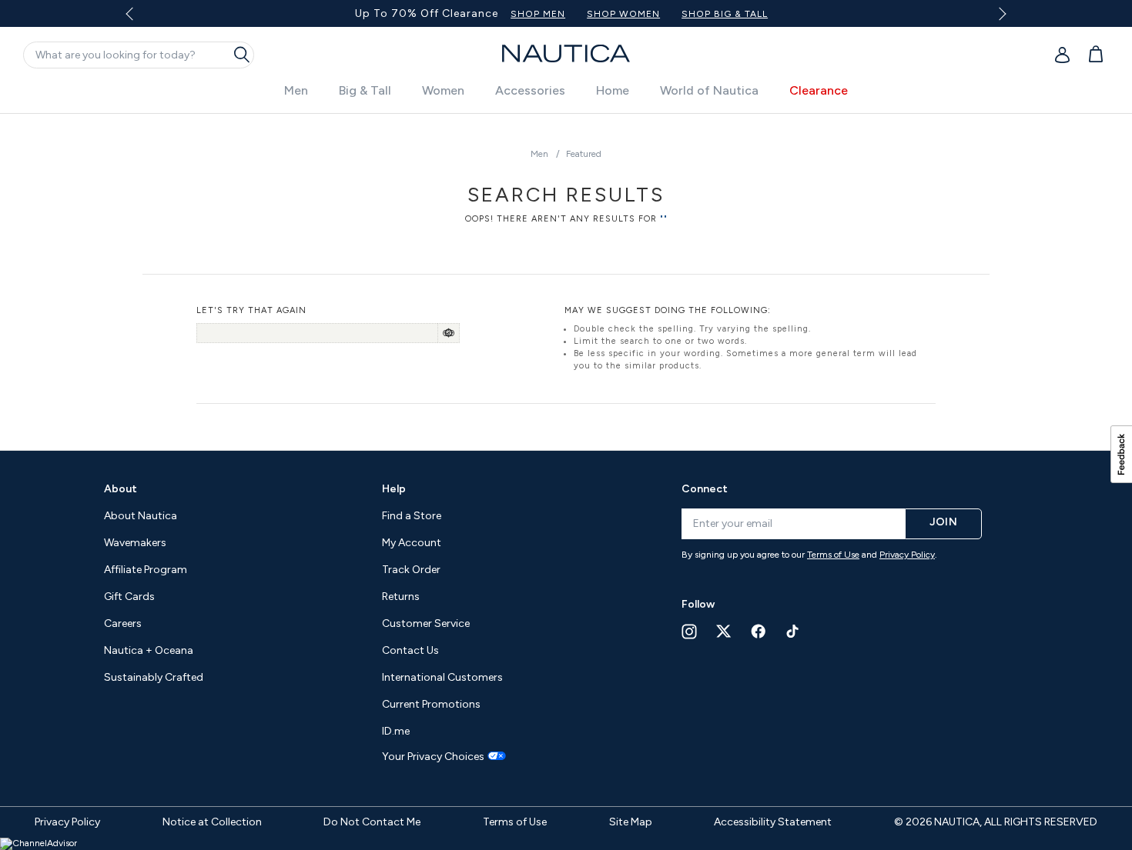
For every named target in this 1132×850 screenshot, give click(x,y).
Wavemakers (135, 542)
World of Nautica (709, 90)
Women (443, 90)
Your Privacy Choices (433, 757)
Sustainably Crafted (153, 677)
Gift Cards (129, 596)
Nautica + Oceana (148, 650)
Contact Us (410, 650)
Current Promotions (431, 704)
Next (999, 13)
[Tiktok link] (793, 631)
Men (296, 90)
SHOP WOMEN (623, 13)
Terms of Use (833, 554)
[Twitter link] (724, 631)
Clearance (818, 90)
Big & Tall (365, 90)
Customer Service (426, 623)
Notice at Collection (212, 821)
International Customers (442, 677)
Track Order (411, 569)
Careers (123, 623)
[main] (566, 274)
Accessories (530, 90)
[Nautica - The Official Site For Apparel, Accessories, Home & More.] (566, 53)
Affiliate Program (145, 569)
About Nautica (140, 515)
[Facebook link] (758, 631)
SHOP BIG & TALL (725, 13)
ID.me (396, 731)
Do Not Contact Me (371, 821)
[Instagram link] (689, 631)
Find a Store (411, 515)
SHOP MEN (538, 13)
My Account (411, 542)
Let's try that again (251, 310)
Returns (401, 596)
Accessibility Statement (773, 821)
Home (612, 90)
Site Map (630, 821)
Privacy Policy (907, 554)
